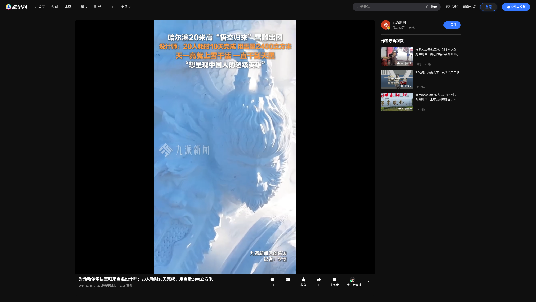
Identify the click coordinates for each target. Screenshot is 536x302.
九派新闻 (399, 22)
